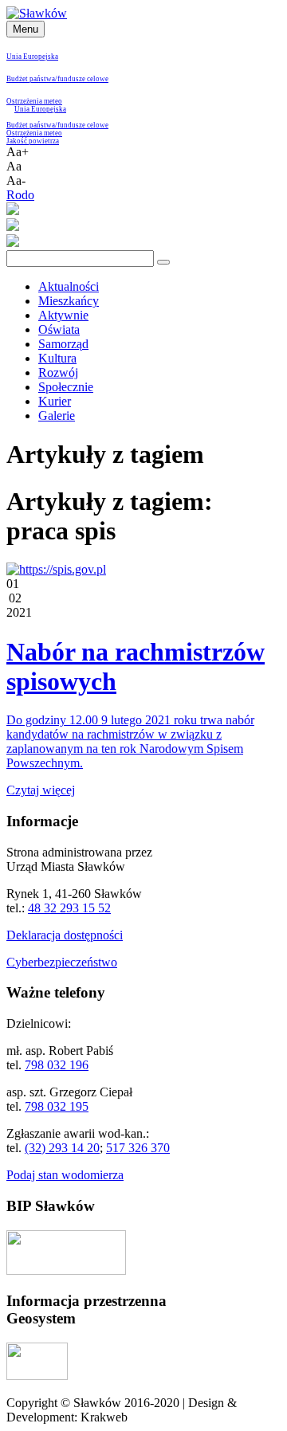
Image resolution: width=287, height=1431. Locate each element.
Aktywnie (63, 315)
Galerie (56, 415)
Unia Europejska (32, 57)
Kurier (54, 401)
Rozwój (58, 372)
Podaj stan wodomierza (65, 1175)
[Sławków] (36, 13)
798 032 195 (56, 1106)
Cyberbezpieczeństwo (61, 962)
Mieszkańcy (68, 301)
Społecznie (65, 387)
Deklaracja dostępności (64, 935)
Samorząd (63, 344)
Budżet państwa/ (31, 79)
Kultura (57, 358)
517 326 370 (138, 1148)
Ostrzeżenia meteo (34, 101)
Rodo (20, 195)
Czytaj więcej (40, 790)
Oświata (59, 329)
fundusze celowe (82, 79)
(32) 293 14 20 (62, 1148)
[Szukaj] (163, 262)
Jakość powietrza (32, 141)
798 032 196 (56, 1065)
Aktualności (68, 286)
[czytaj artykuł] (56, 569)
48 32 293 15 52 (69, 908)
